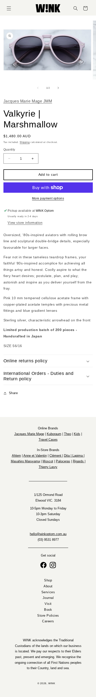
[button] (9, 8)
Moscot (48, 461)
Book (48, 609)
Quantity (9, 149)
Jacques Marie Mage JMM (27, 101)
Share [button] (13, 393)
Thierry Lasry (48, 467)
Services (48, 592)
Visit (48, 604)
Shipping (25, 142)
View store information (25, 223)
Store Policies (48, 615)
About (48, 586)
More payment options (48, 198)
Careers (48, 621)
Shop (48, 580)
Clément (55, 455)
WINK (51, 683)
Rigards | (79, 461)
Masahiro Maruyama (25, 461)
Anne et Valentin (35, 455)
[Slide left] (37, 88)
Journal (48, 598)
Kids (77, 434)
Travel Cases (48, 439)
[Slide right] (58, 88)
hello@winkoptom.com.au (48, 534)
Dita (67, 455)
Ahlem (16, 455)
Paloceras (63, 461)
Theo (67, 434)
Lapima (78, 455)
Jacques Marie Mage (29, 434)
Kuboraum (54, 434)
